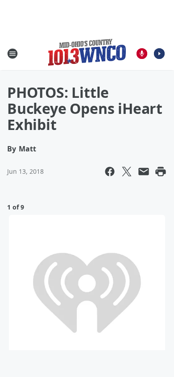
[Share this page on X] (126, 171)
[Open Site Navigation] (12, 53)
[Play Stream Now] (159, 53)
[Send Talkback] (142, 53)
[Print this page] (160, 171)
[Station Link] (87, 53)
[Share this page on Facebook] (110, 171)
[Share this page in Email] (143, 171)
